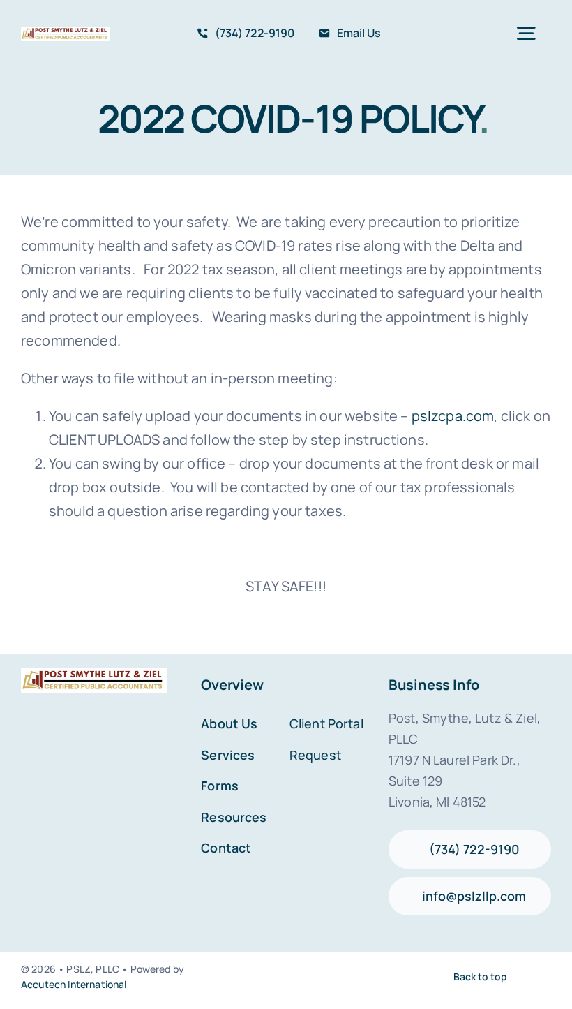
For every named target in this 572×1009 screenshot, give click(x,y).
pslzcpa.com (453, 415)
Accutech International (74, 984)
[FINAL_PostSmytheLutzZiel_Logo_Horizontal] (65, 33)
